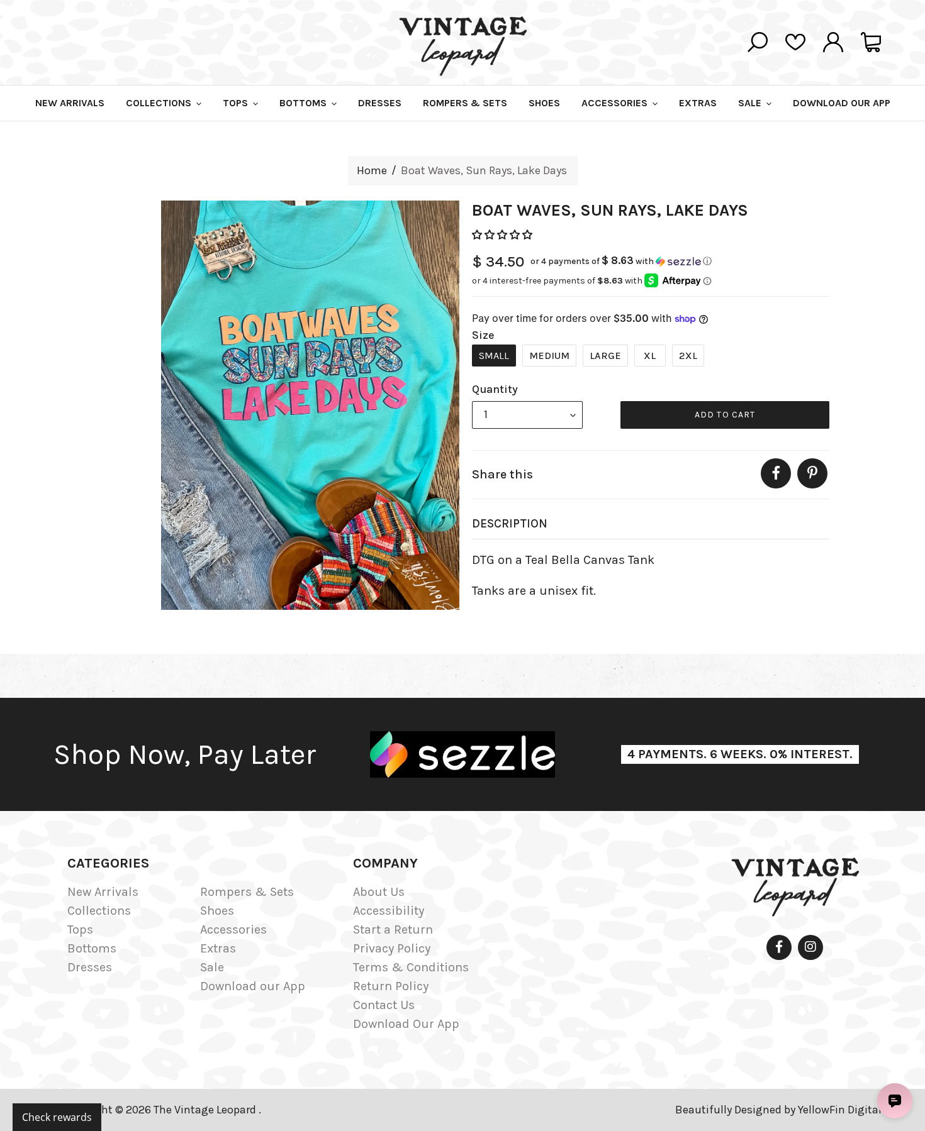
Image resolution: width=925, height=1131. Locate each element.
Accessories (233, 929)
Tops (80, 929)
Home (372, 170)
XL (650, 355)
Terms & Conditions (411, 967)
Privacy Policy (391, 948)
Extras (218, 948)
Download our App (252, 986)
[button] (503, 235)
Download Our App (406, 1024)
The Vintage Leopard (206, 1110)
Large (605, 355)
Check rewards (57, 1117)
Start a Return (393, 929)
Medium (549, 355)
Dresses (89, 967)
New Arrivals (102, 892)
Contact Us (384, 1005)
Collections (99, 910)
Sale (212, 967)
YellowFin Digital (840, 1110)
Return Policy (391, 986)
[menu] (527, 415)
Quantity (495, 389)
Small (494, 355)
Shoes (217, 910)
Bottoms (91, 948)
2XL (688, 355)
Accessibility (388, 910)
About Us (379, 892)
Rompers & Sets (247, 892)
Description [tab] (509, 524)
